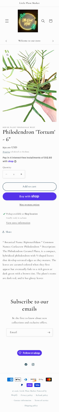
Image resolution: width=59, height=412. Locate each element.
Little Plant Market (28, 391)
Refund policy (42, 395)
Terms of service (41, 400)
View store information (18, 222)
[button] (7, 21)
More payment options (29, 204)
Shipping (6, 152)
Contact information (22, 400)
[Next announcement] (53, 40)
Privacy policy (27, 395)
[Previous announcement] (6, 40)
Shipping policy (31, 405)
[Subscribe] (49, 332)
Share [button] (9, 231)
